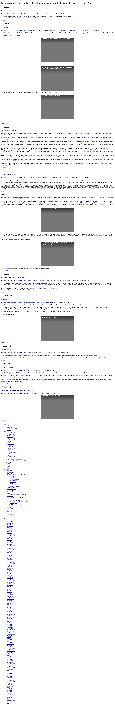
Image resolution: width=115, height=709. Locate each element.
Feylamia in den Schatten (9, 130)
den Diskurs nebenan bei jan (35, 182)
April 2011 (9, 590)
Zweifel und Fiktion (12, 452)
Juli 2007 (9, 653)
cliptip (8, 463)
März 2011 (9, 592)
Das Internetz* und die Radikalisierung (13, 277)
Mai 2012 (9, 572)
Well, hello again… (7, 367)
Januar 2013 (10, 561)
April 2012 (9, 573)
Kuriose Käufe (13, 480)
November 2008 (11, 631)
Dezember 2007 (11, 646)
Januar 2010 (10, 611)
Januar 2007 (10, 662)
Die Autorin (10, 427)
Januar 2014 (10, 544)
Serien (9, 198)
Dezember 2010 (11, 596)
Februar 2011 (10, 593)
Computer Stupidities (12, 465)
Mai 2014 (9, 540)
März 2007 (9, 659)
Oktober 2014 (10, 537)
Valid (10, 701)
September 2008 (11, 634)
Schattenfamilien (87, 133)
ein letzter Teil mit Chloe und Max (17, 17)
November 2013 (11, 547)
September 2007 (11, 651)
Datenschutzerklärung (12, 425)
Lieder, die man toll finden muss (45, 30)
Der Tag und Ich (11, 439)
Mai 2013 (9, 555)
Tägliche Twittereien (15, 486)
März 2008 (9, 642)
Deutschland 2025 (39, 280)
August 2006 (10, 669)
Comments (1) (4, 360)
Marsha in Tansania (12, 446)
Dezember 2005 (11, 680)
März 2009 (9, 625)
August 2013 (10, 551)
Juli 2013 (9, 552)
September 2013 (11, 549)
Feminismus (53, 280)
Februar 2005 (10, 694)
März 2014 (9, 541)
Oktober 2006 (10, 666)
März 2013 (9, 558)
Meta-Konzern (78, 133)
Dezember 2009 (11, 613)
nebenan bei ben (13, 355)
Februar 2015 (10, 534)
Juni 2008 (9, 638)
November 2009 (11, 614)
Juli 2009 (9, 620)
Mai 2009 (9, 623)
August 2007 (10, 652)
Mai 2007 (9, 656)
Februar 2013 (10, 559)
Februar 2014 (10, 542)
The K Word (10, 449)
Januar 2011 (10, 594)
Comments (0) (4, 20)
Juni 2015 (9, 531)
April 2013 (9, 557)
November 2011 (11, 580)
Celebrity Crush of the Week (14, 197)
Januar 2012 (10, 578)
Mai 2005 (9, 690)
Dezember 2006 (11, 663)
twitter (109, 133)
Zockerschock (30, 13)
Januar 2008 (10, 645)
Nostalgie (55, 352)
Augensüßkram (10, 472)
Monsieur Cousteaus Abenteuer (18, 505)
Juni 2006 (9, 672)
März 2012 (9, 575)
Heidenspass (13, 476)
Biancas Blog (10, 437)
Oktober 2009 (10, 616)
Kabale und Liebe (14, 479)
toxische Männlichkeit (76, 177)
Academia (9, 470)
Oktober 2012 (10, 565)
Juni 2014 (9, 538)
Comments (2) (4, 191)
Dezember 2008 (11, 630)
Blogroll (9, 430)
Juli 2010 (9, 603)
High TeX (12, 512)
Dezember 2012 (11, 562)
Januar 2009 (10, 628)
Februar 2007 (10, 660)
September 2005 (11, 684)
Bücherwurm (10, 473)
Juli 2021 (9, 527)
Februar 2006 (10, 677)
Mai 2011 (9, 589)
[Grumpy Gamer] (11, 456)
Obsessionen (10, 496)
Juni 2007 (9, 655)
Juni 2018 (9, 528)
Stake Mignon (13, 503)
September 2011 (11, 583)
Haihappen (12, 498)
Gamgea (9, 466)
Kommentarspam (6, 349)
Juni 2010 (9, 604)
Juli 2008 (9, 637)
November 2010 (11, 597)
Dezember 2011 (11, 579)
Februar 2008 (10, 644)
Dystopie (47, 280)
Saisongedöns (10, 508)
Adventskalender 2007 (15, 510)
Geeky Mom (10, 455)
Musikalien (4, 27)
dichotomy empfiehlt (32, 30)
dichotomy (6, 3)
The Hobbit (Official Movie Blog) (15, 459)
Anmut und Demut (11, 435)
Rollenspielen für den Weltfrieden (35, 133)
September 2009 (11, 617)
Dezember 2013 (11, 545)
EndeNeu (9, 441)
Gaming (45, 13)
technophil (29, 370)
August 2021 (10, 526)
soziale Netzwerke (103, 133)
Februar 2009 (10, 627)
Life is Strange (50, 13)
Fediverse (71, 133)
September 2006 (11, 667)
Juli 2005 (9, 687)
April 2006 (9, 675)
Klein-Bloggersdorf (54, 177)
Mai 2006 (9, 673)
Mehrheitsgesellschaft (65, 177)
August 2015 (10, 530)
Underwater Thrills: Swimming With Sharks (18, 461)
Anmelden (9, 697)
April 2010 (9, 607)
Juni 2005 (9, 689)
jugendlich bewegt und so (16, 477)
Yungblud (89, 30)
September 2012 (11, 566)
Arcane (3, 194)
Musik (28, 393)
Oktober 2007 (10, 649)
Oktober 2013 (10, 548)
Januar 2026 (10, 521)
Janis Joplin (42, 393)
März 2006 (9, 676)
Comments (11, 700)
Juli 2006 (9, 670)
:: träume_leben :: (11, 434)
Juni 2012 (9, 571)
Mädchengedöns (14, 484)
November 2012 (11, 564)
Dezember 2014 (11, 535)
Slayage (9, 468)
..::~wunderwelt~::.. (12, 432)
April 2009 (9, 624)
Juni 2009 (9, 621)
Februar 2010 (10, 610)
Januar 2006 (10, 679)
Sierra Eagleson (82, 30)
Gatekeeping (46, 177)
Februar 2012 (10, 576)
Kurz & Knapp (13, 482)
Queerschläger (30, 177)
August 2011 (10, 585)
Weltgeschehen (75, 280)
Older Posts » (4, 421)
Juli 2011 (9, 586)
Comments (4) (4, 342)
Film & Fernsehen (55, 197)
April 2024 (9, 524)
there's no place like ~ (12, 451)
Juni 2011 (9, 587)
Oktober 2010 (10, 599)
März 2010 (9, 608)
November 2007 (11, 648)
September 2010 (11, 600)
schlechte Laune (66, 280)
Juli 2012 (9, 569)
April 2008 (9, 641)
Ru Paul (9, 458)
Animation (107, 197)
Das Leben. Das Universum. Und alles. (16, 13)
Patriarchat (59, 280)
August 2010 (10, 601)
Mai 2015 (9, 533)
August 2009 (10, 618)
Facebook (66, 133)
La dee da (4, 299)
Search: (5, 515)
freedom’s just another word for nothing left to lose (17, 390)
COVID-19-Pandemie (72, 30)
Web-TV (55, 30)
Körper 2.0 (12, 483)
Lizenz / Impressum (12, 428)
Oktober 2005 (10, 683)
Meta (42, 370)
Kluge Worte (10, 491)
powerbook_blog (11, 448)
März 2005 (9, 693)
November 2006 (11, 665)
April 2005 (9, 691)
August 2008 (10, 635)
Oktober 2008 (10, 632)
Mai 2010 (9, 606)
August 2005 (10, 686)
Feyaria (9, 442)
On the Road (10, 504)
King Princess (4, 198)
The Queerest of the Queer (9, 174)
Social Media (94, 133)
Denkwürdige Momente (13, 438)
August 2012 (10, 568)
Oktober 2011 (10, 582)
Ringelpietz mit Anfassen (16, 500)
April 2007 (9, 658)
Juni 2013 (9, 554)
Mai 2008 (9, 639)
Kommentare (49, 352)
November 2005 (11, 682)
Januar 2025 (10, 523)
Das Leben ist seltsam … (8, 11)
